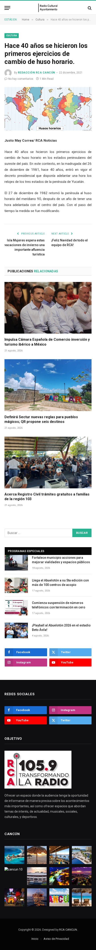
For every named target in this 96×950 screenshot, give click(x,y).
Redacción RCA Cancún (36, 72)
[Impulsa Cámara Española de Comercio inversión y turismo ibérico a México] (48, 308)
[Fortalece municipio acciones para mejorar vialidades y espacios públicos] (16, 562)
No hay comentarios (20, 78)
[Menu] (7, 8)
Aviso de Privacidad (56, 938)
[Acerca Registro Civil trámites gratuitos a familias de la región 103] (48, 462)
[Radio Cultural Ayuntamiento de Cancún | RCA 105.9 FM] (48, 8)
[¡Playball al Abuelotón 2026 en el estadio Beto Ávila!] (16, 630)
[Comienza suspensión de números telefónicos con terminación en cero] (16, 608)
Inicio (34, 938)
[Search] (89, 8)
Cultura (11, 35)
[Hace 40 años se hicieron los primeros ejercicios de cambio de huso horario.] (48, 108)
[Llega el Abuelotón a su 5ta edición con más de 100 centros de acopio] (16, 585)
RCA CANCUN (68, 929)
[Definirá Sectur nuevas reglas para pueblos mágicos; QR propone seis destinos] (48, 385)
